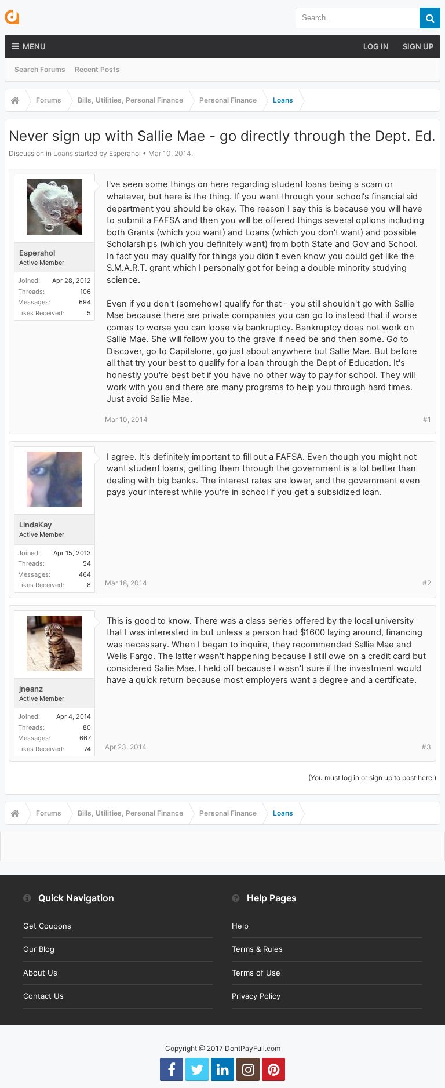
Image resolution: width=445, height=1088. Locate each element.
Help (240, 925)
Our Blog (38, 949)
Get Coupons (47, 925)
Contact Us (43, 995)
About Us (40, 972)
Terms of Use (256, 972)
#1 (427, 419)
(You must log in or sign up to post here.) (372, 777)
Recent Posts (97, 69)
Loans (63, 153)
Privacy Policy (256, 995)
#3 (426, 747)
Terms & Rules (257, 949)
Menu (34, 46)
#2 (426, 582)
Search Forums (39, 69)
